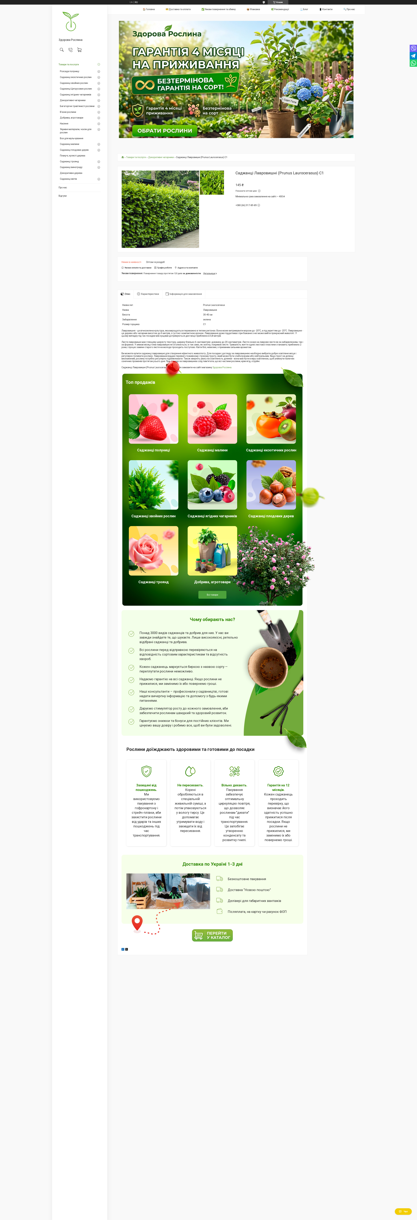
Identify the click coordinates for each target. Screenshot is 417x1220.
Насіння (64, 123)
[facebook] (123, 949)
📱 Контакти (325, 9)
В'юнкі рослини (68, 112)
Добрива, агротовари (71, 117)
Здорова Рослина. (222, 367)
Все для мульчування (71, 138)
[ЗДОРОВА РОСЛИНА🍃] (80, 21)
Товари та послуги (69, 64)
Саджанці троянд (69, 161)
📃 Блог (304, 9)
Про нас (63, 187)
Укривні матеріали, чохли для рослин (75, 131)
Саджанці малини (69, 144)
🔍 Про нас (349, 9)
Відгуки (63, 196)
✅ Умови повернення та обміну (218, 9)
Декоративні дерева (71, 173)
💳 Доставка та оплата (178, 9)
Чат (406, 1211)
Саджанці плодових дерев (74, 150)
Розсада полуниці (69, 71)
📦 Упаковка (253, 9)
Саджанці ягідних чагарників (75, 94)
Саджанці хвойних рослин (74, 83)
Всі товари (212, 594)
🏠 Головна (149, 9)
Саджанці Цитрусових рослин (76, 88)
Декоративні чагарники (73, 100)
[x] (126, 949)
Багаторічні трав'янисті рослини (77, 106)
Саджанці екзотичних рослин (76, 77)
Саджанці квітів (68, 179)
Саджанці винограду (71, 167)
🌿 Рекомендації (280, 9)
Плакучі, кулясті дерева (72, 155)
